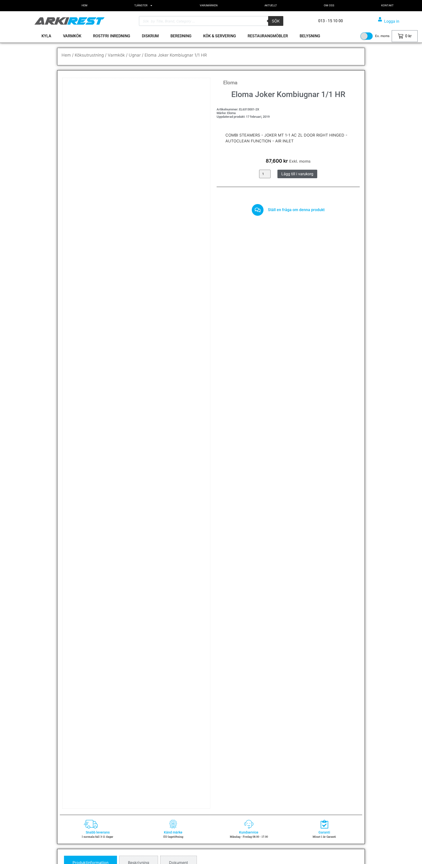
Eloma (230, 83)
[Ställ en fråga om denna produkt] (258, 210)
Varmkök (116, 55)
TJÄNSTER (141, 5)
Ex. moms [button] (382, 36)
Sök (276, 21)
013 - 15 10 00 (243, 849)
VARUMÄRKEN (209, 5)
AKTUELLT (270, 5)
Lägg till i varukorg (297, 174)
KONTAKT (387, 5)
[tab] (90, 341)
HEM (84, 5)
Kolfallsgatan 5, (172, 849)
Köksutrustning (89, 55)
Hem (66, 55)
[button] (199, 88)
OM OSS (329, 5)
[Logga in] (380, 19)
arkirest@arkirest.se (247, 858)
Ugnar (135, 55)
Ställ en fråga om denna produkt (296, 209)
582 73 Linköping (174, 858)
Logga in (391, 21)
